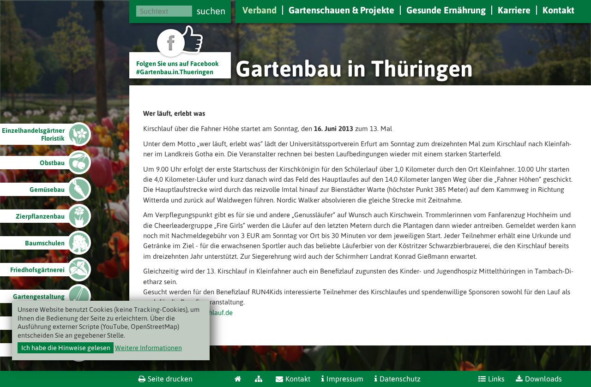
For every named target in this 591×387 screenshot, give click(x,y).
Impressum (344, 379)
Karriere (514, 10)
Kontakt (558, 10)
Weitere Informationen (148, 347)
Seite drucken (170, 379)
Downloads (543, 379)
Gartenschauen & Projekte (341, 10)
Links (496, 379)
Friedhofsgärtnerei (37, 270)
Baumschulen (45, 243)
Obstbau (52, 163)
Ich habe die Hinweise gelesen (65, 347)
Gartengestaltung (39, 296)
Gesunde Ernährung (446, 10)
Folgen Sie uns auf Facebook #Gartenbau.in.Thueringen (177, 67)
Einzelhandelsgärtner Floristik (33, 134)
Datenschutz (400, 379)
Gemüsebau (47, 189)
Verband (259, 10)
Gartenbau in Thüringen (354, 68)
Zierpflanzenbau (40, 216)
